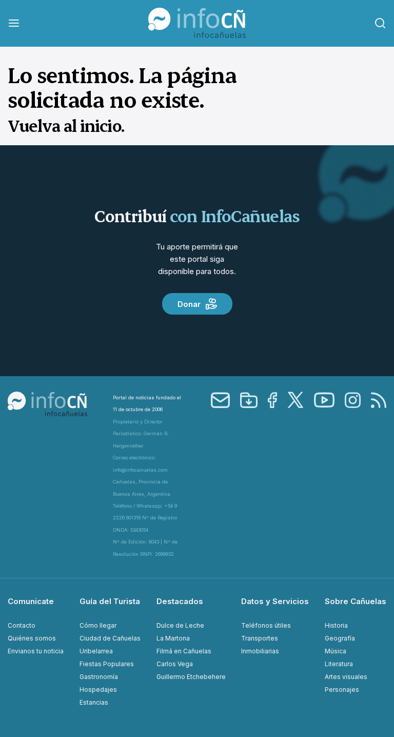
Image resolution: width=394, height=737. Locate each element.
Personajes (342, 689)
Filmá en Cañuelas (183, 651)
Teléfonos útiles (266, 625)
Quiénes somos (32, 638)
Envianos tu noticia (36, 651)
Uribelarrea (96, 651)
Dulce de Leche (180, 625)
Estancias (94, 702)
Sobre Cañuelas (355, 601)
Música (335, 651)
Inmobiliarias (260, 651)
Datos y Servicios (275, 601)
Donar (189, 304)
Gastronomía (99, 677)
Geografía (340, 638)
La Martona (173, 638)
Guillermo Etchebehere (191, 677)
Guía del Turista (110, 601)
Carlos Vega (174, 664)
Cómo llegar (98, 625)
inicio (100, 125)
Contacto (21, 625)
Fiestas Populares (107, 664)
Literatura (339, 664)
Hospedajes (98, 689)
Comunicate (31, 601)
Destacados (179, 601)
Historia (336, 625)
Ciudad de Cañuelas (110, 638)
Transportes (259, 638)
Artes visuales (346, 677)
